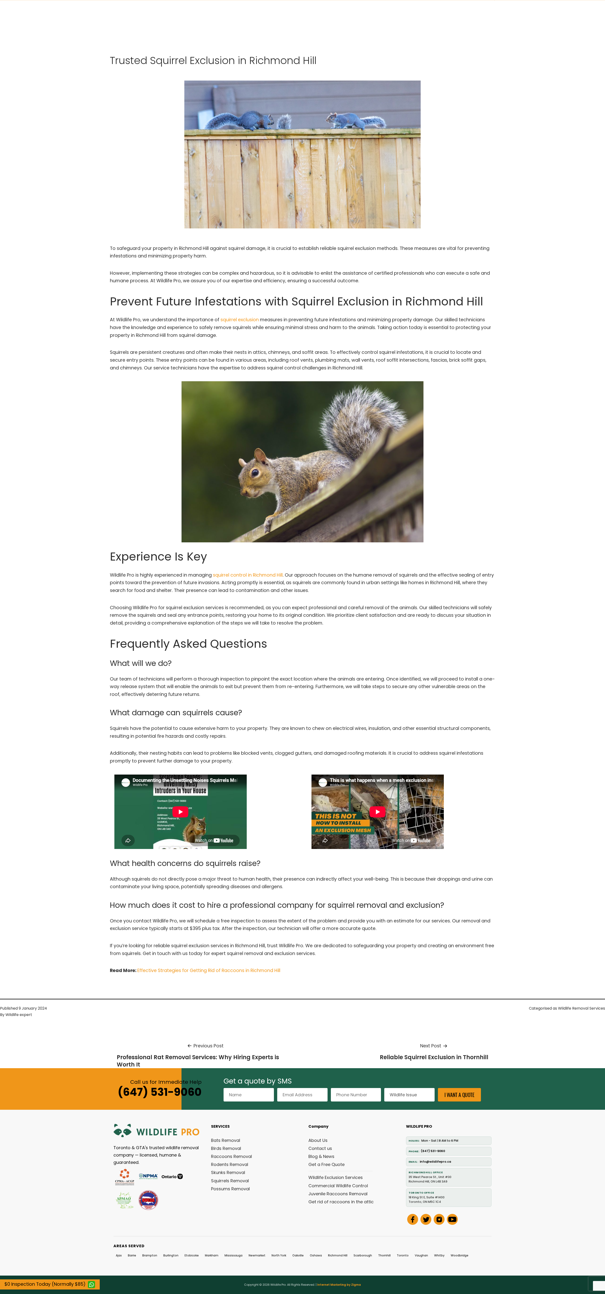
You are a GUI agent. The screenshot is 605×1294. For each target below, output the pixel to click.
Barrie (132, 1255)
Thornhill (384, 1255)
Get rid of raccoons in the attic (341, 1202)
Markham (211, 1255)
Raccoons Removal (231, 1156)
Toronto (403, 1255)
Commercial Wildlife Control (338, 1186)
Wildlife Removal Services (581, 1008)
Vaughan (421, 1255)
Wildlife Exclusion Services (335, 1177)
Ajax (119, 1255)
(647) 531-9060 (160, 1092)
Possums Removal (230, 1189)
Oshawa (316, 1255)
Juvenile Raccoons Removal (337, 1194)
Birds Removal (226, 1148)
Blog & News (321, 1156)
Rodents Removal (229, 1164)
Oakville (298, 1255)
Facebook (412, 1219)
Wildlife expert (18, 1014)
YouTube (452, 1219)
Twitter (425, 1219)
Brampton (149, 1255)
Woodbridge (459, 1255)
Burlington (170, 1255)
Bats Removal (225, 1140)
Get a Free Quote (326, 1164)
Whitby (439, 1255)
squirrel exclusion (239, 320)
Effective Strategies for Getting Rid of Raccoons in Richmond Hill (208, 970)
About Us (318, 1140)
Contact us (320, 1148)
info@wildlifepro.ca (435, 1162)
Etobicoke (192, 1255)
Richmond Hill (337, 1255)
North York (279, 1255)
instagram (439, 1219)
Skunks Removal (228, 1172)
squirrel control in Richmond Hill (248, 575)
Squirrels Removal (230, 1181)
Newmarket (257, 1255)
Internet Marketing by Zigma (339, 1285)
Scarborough (363, 1255)
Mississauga (233, 1255)
